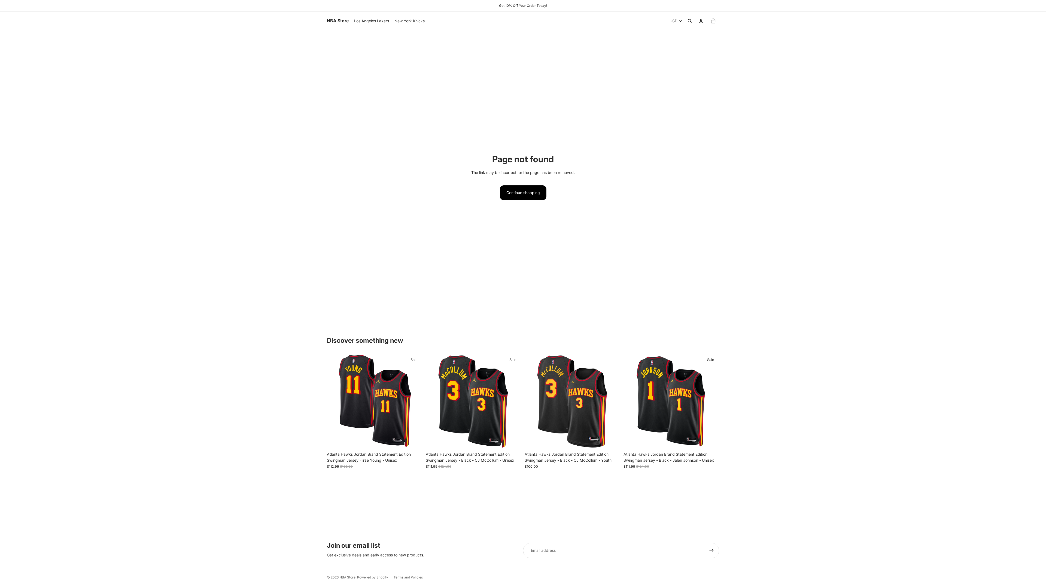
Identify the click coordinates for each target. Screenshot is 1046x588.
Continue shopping (523, 192)
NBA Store (347, 577)
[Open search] (690, 21)
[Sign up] (711, 550)
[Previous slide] (335, 402)
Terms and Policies (408, 577)
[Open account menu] (701, 21)
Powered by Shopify (372, 577)
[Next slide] (414, 402)
